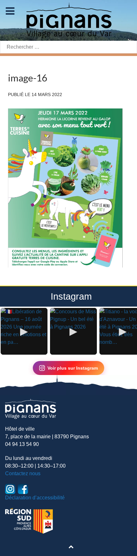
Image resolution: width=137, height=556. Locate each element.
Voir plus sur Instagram (72, 368)
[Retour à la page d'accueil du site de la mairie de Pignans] (68, 20)
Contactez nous (22, 473)
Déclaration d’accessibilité (35, 497)
